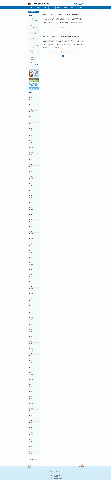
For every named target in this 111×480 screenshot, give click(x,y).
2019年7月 (31, 243)
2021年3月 (31, 197)
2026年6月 (31, 97)
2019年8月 (31, 240)
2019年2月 (31, 255)
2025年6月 (31, 121)
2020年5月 (31, 221)
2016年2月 (31, 341)
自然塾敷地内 (32, 59)
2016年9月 (31, 324)
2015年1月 (31, 372)
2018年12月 (31, 259)
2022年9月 (31, 154)
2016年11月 (31, 319)
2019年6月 (31, 245)
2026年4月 (31, 102)
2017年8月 (31, 298)
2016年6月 (31, 331)
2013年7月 (31, 415)
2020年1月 (31, 231)
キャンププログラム (33, 20)
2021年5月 (31, 192)
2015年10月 (31, 350)
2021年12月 (31, 176)
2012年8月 (31, 441)
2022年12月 (31, 147)
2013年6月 (31, 417)
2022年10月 (31, 152)
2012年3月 (31, 453)
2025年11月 (31, 111)
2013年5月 (31, 420)
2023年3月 (31, 140)
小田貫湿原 (32, 50)
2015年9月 (31, 353)
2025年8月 (31, 116)
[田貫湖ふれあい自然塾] (42, 4)
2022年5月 (31, 164)
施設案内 (40, 470)
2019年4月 (31, 250)
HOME (36, 470)
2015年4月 (31, 365)
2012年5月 (31, 448)
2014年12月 (31, 374)
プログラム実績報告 (33, 33)
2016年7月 (31, 329)
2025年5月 (31, 123)
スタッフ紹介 (60, 470)
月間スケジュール (33, 52)
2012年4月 (31, 451)
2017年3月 (31, 310)
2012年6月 (31, 446)
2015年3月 (31, 367)
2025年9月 (31, 114)
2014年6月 (31, 389)
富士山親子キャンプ (33, 47)
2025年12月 (31, 109)
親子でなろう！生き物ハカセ (34, 65)
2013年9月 (31, 410)
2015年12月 (31, 346)
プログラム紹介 (49, 470)
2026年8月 (31, 94)
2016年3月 (31, 338)
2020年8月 (31, 214)
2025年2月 (31, 128)
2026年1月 (31, 106)
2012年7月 (31, 444)
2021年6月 (31, 190)
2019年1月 (31, 257)
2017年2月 (31, 312)
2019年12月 (31, 233)
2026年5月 (31, 99)
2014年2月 (31, 398)
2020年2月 (31, 228)
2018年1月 (31, 286)
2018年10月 (31, 264)
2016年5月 (31, 334)
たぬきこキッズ (32, 22)
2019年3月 (31, 252)
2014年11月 (31, 377)
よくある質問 (51, 471)
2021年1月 (31, 202)
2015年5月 (31, 362)
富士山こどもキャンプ (34, 45)
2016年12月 (31, 317)
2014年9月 (31, 381)
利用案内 (44, 470)
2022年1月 (31, 173)
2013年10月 (31, 408)
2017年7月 (31, 300)
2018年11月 (31, 262)
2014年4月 (31, 393)
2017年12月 (31, 288)
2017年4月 (31, 307)
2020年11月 (31, 207)
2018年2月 (31, 283)
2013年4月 (31, 422)
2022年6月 (31, 161)
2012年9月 (31, 439)
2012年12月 (31, 432)
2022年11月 (31, 149)
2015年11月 (31, 348)
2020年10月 (31, 209)
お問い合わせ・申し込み (72, 470)
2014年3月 (31, 396)
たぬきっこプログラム (34, 27)
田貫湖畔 (31, 57)
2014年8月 (31, 384)
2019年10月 (31, 238)
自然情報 (31, 62)
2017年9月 (31, 295)
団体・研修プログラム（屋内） (34, 39)
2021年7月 (31, 188)
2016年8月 (31, 326)
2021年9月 (31, 183)
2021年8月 (31, 185)
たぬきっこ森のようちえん (34, 31)
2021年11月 (31, 178)
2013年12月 (31, 403)
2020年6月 (31, 219)
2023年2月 (31, 142)
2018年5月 (31, 276)
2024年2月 (31, 130)
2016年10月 (31, 322)
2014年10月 (31, 379)
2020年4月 (31, 224)
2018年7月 (31, 271)
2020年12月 (31, 204)
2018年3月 (31, 281)
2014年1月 (31, 401)
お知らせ (31, 18)
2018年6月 (31, 274)
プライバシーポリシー (58, 471)
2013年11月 (31, 405)
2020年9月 (31, 212)
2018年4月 (31, 279)
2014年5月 (31, 391)
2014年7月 (31, 386)
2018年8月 (31, 269)
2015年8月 (31, 355)
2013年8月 (31, 413)
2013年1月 (31, 429)
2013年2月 (31, 427)
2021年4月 (31, 195)
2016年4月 (31, 336)
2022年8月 (31, 157)
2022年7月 (31, 159)
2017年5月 (31, 305)
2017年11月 (31, 291)
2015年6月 (31, 360)
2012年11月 (31, 434)
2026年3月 (31, 104)
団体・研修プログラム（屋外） (34, 42)
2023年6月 (31, 133)
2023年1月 (31, 145)
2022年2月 (31, 171)
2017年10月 (31, 293)
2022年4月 (31, 166)
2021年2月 (31, 200)
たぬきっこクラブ (33, 25)
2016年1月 (31, 343)
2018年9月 (31, 267)
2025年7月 (31, 118)
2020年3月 (31, 226)
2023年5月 (31, 135)
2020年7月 (31, 216)
